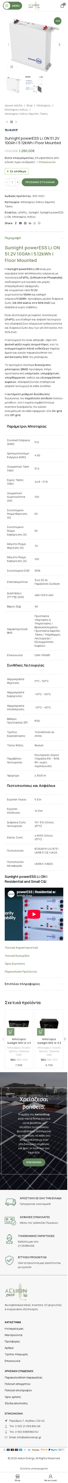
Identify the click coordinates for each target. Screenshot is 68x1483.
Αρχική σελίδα (13, 105)
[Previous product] (7, 122)
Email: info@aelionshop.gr (25, 1437)
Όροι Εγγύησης (15, 963)
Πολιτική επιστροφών (18, 1390)
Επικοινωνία (47, 162)
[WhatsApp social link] (34, 223)
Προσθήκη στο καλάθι (40, 182)
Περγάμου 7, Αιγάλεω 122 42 (27, 1420)
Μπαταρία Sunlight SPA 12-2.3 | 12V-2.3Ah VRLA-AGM (19, 1044)
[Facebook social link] (15, 223)
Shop (29, 105)
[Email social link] (20, 223)
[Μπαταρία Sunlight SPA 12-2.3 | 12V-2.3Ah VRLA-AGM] (19, 1023)
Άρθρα (9, 1348)
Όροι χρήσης (13, 1397)
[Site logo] (34, 5)
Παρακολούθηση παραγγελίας (23, 1377)
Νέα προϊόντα (13, 1335)
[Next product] (16, 122)
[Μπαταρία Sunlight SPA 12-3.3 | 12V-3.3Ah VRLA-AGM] (49, 1023)
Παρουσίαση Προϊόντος (21, 971)
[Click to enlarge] (12, 66)
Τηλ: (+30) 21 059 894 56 (24, 1426)
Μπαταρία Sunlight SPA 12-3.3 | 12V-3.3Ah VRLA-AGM (49, 1044)
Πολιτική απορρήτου (17, 1384)
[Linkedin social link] (30, 223)
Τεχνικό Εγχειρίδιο (17, 955)
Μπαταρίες (44, 105)
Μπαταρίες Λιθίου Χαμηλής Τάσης (26, 113)
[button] (8, 44)
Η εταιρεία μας (14, 1328)
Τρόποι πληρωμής (16, 1354)
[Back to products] (11, 122)
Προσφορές (12, 1341)
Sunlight (34, 212)
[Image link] (17, 1291)
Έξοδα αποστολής (16, 1403)
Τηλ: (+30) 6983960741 (24, 1432)
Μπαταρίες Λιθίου (16, 109)
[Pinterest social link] (25, 223)
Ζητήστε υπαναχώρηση (34, 1468)
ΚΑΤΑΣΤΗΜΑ (13, 1322)
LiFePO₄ (22, 212)
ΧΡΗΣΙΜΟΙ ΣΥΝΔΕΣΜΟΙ (19, 1371)
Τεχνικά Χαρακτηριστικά (21, 947)
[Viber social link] (39, 223)
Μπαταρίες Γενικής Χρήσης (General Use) (19, 1051)
